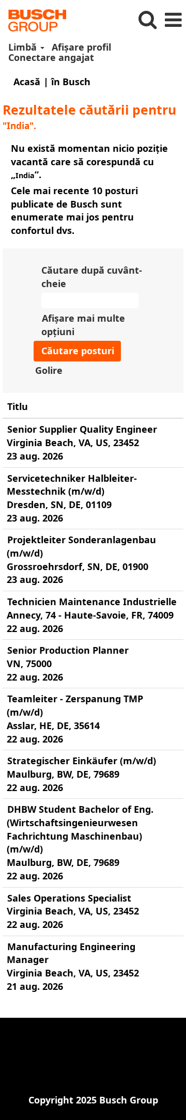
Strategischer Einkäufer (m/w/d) (81, 760)
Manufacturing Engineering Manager (71, 953)
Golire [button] (49, 370)
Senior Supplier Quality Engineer (82, 429)
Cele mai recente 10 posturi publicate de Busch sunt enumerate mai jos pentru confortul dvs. (74, 210)
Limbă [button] (23, 47)
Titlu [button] (17, 406)
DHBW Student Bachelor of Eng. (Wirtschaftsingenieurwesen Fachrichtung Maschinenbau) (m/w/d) (80, 829)
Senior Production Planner (68, 650)
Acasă (26, 81)
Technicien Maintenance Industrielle (92, 601)
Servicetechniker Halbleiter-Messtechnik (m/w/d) (72, 485)
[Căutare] (147, 20)
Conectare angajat (51, 57)
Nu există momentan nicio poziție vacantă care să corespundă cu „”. (89, 161)
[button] (173, 20)
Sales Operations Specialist (69, 898)
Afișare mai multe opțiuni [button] (83, 325)
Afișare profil (81, 47)
